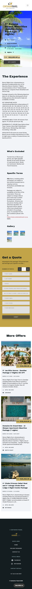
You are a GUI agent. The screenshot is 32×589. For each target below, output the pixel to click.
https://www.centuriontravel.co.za (17, 217)
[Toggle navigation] (28, 5)
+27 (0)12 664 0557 (16, 573)
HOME (16, 544)
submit (16, 317)
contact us (16, 552)
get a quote (12, 62)
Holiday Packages (16, 548)
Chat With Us (19, 585)
